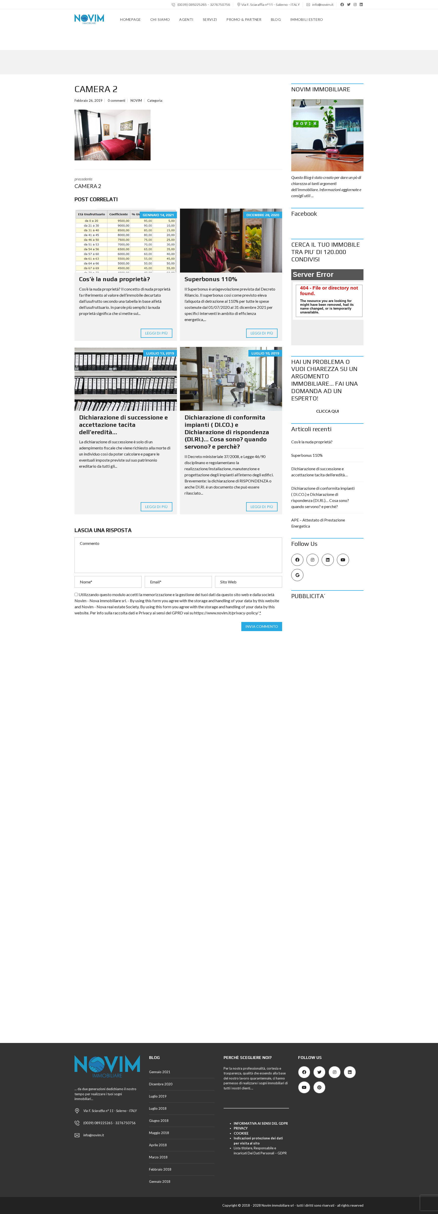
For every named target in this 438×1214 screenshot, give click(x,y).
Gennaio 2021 (159, 1072)
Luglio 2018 (158, 1108)
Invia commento (261, 626)
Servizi (210, 19)
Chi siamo (160, 19)
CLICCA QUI (327, 411)
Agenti (186, 19)
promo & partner (244, 19)
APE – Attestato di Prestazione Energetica (318, 522)
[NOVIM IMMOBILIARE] (327, 135)
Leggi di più (156, 333)
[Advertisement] (327, 682)
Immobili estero (306, 19)
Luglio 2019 (158, 1096)
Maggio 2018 (159, 1133)
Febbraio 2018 (160, 1169)
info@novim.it (323, 5)
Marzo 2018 (158, 1157)
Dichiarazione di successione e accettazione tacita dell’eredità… (123, 424)
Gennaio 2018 (159, 1181)
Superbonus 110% (211, 279)
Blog (276, 19)
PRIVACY (241, 1128)
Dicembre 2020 (160, 1084)
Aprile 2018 (158, 1145)
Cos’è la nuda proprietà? (114, 279)
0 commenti (116, 100)
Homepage (130, 19)
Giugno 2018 (159, 1121)
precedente (88, 182)
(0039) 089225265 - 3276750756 (203, 5)
